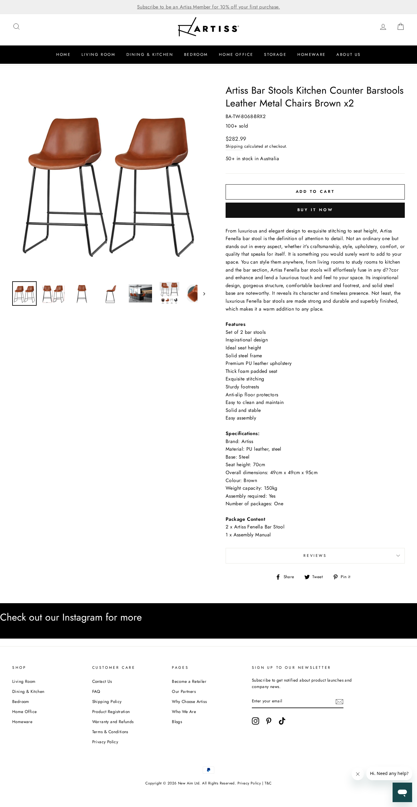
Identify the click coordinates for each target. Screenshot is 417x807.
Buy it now (315, 210)
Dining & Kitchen (149, 54)
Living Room (99, 54)
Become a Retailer (189, 681)
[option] (208, 7)
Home (63, 54)
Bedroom (196, 54)
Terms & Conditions (110, 732)
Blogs (177, 722)
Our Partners (184, 691)
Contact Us (102, 681)
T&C (268, 783)
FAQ (96, 691)
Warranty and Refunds (113, 722)
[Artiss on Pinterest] (268, 721)
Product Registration (111, 711)
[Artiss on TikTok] (282, 721)
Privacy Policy (105, 742)
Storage (275, 54)
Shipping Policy (107, 701)
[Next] (201, 293)
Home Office (236, 54)
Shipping (234, 146)
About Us (348, 54)
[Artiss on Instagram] (255, 721)
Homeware (311, 54)
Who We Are (184, 711)
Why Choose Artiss (189, 701)
